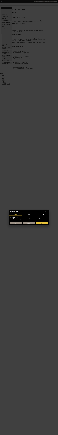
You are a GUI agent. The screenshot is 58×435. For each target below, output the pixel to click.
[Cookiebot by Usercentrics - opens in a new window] (42, 211)
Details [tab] (29, 214)
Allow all (42, 223)
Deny (16, 223)
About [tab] (43, 214)
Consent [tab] (15, 214)
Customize (28, 223)
